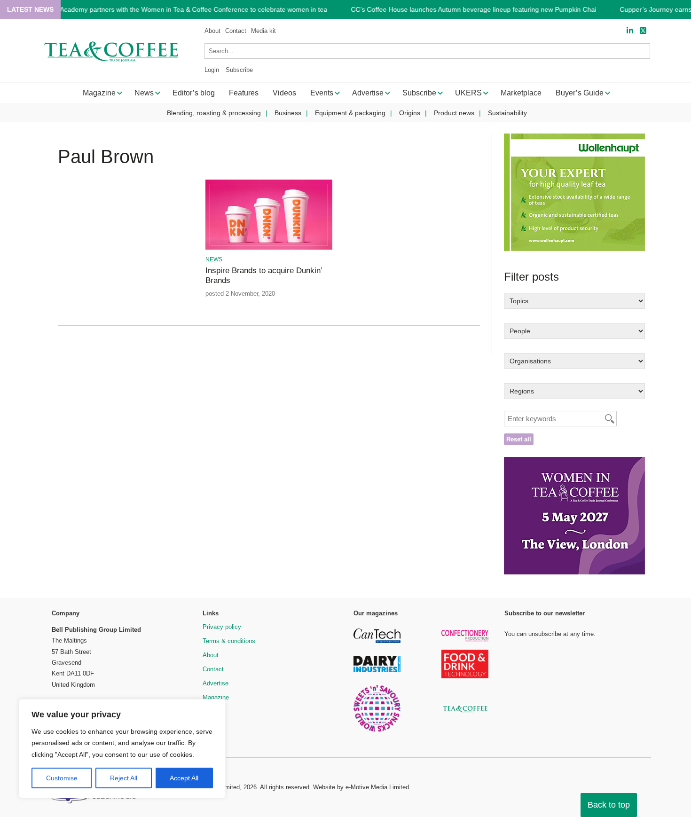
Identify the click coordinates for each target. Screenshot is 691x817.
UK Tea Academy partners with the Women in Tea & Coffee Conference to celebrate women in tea (182, 9)
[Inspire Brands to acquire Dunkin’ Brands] (268, 248)
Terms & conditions (229, 640)
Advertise (215, 683)
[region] (122, 749)
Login (211, 69)
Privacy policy (222, 626)
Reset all (518, 439)
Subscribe (239, 69)
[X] (643, 31)
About (212, 30)
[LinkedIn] (630, 31)
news (213, 259)
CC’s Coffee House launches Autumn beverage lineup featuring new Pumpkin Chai (473, 9)
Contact (235, 30)
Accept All (184, 778)
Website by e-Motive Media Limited (361, 787)
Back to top (609, 804)
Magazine (216, 697)
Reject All (123, 778)
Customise (62, 778)
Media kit (263, 30)
